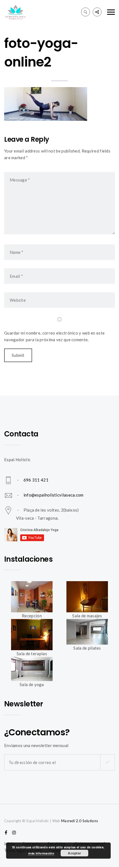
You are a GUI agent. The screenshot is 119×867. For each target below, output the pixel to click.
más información (41, 853)
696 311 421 (36, 479)
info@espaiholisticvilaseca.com (54, 494)
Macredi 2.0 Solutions (79, 821)
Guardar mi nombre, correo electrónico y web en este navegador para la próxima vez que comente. (54, 336)
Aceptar (74, 853)
